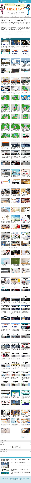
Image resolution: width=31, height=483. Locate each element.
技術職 (23, 437)
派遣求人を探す (2, 442)
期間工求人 (24, 2)
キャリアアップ (23, 436)
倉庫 (21, 437)
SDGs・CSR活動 (14, 478)
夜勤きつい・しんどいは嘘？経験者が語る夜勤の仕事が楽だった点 (20, 462)
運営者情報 (3, 478)
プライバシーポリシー (7, 478)
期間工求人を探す (2, 444)
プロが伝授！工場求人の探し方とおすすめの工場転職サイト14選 (20, 459)
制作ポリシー (17, 478)
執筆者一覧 (21, 478)
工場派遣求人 (24, 1)
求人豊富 (26, 437)
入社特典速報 (19, 2)
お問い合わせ (24, 478)
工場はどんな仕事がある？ (3, 451)
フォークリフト (26, 436)
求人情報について (27, 478)
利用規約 (11, 478)
